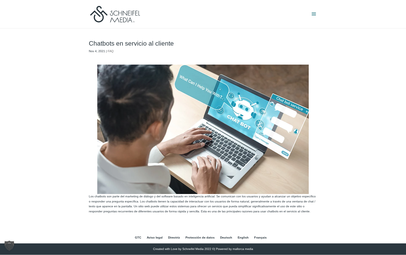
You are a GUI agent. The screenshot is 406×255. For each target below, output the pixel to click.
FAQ (111, 51)
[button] (9, 245)
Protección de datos (200, 237)
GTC (138, 237)
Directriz (174, 237)
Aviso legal (155, 237)
